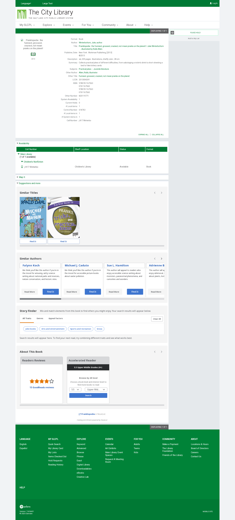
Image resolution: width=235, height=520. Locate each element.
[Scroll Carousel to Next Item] (161, 193)
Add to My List (193, 38)
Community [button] (109, 25)
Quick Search (54, 444)
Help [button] (147, 25)
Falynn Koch (31, 265)
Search (88, 395)
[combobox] (75, 389)
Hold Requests (55, 460)
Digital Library (83, 464)
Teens (137, 448)
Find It (33, 241)
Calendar (109, 444)
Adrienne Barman (161, 265)
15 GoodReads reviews (42, 387)
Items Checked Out (57, 456)
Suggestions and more (29, 183)
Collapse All (158, 135)
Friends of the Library (172, 455)
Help (22, 487)
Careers (194, 452)
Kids (136, 452)
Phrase (80, 456)
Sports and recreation (80, 329)
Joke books (30, 329)
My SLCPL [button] (26, 25)
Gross (99, 329)
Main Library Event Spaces (114, 453)
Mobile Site (208, 511)
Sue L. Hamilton (118, 265)
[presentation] (33, 217)
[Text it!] (22, 167)
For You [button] (87, 25)
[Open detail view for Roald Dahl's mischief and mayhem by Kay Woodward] (33, 217)
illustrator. (88, 72)
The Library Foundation (167, 449)
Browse (80, 452)
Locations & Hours (199, 444)
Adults (137, 444)
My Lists (52, 452)
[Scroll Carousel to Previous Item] (155, 193)
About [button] (130, 25)
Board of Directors (199, 448)
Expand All (144, 135)
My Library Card (55, 448)
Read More (29, 291)
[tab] (27, 318)
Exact (79, 460)
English (23, 444)
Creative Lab (83, 477)
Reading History (55, 464)
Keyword (81, 444)
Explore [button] (48, 25)
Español (23, 448)
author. (91, 43)
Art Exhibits (110, 448)
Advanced (81, 448)
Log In (215, 3)
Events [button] (67, 25)
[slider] (92, 246)
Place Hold (195, 33)
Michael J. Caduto (77, 265)
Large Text (47, 3)
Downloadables (84, 468)
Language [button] (25, 439)
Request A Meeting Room (114, 460)
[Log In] (211, 3)
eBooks (80, 473)
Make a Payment (170, 444)
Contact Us (196, 456)
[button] (157, 319)
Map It (22, 177)
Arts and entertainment (52, 329)
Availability (24, 143)
